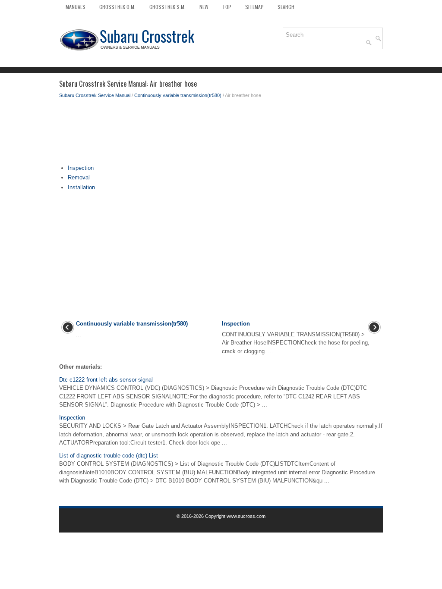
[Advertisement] (221, 134)
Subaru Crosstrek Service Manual (94, 95)
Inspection (81, 168)
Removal (79, 177)
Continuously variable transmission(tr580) (177, 95)
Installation (81, 187)
